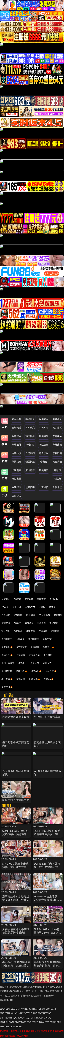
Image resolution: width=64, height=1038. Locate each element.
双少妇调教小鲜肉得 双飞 (48, 772)
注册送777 (30, 607)
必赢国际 (18, 615)
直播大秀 (47, 663)
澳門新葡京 (33, 639)
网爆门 (57, 470)
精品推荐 (16, 419)
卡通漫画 (16, 470)
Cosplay (43, 427)
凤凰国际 (30, 615)
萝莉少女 (57, 419)
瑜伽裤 (43, 461)
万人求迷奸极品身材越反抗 (15, 772)
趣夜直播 (30, 631)
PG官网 (17, 599)
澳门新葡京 (6, 639)
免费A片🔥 (36, 671)
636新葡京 (22, 647)
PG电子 (5, 607)
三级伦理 (16, 427)
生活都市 (16, 487)
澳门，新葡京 (7, 663)
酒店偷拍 (29, 623)
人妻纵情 (43, 487)
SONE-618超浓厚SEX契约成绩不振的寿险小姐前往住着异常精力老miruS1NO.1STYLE (15, 836)
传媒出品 (16, 478)
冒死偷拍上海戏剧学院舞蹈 (47, 743)
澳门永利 (53, 599)
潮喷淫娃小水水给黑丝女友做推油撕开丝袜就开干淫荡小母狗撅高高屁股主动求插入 (15, 901)
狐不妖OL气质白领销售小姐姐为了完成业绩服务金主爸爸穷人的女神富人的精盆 (16, 967)
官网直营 (41, 599)
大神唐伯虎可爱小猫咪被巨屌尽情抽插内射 (15, 930)
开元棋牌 (29, 599)
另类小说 (16, 495)
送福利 (42, 607)
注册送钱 (16, 607)
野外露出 (57, 444)
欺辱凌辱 (16, 444)
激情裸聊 (35, 647)
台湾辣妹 (16, 436)
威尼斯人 (5, 599)
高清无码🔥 (34, 679)
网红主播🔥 (7, 687)
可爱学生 (43, 453)
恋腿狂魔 (57, 453)
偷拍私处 (18, 631)
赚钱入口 (21, 679)
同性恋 (57, 478)
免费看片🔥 (7, 647)
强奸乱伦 (30, 419)
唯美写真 (43, 470)
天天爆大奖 (34, 655)
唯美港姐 (43, 436)
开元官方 (21, 655)
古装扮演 (16, 453)
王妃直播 (53, 623)
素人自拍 (57, 427)
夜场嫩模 (43, 631)
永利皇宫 (47, 639)
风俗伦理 (57, 487)
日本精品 (30, 427)
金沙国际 (47, 655)
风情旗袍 (16, 461)
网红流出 (43, 444)
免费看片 (22, 663)
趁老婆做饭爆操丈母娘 (15, 716)
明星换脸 (30, 461)
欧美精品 (43, 419)
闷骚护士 (57, 461)
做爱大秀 (35, 663)
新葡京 (52, 607)
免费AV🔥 (49, 679)
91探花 (30, 444)
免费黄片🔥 (48, 647)
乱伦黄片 (5, 631)
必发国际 (55, 631)
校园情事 (30, 487)
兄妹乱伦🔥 (51, 671)
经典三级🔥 (21, 671)
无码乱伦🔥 (7, 655)
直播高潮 (58, 615)
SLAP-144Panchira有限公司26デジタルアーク (47, 932)
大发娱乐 (20, 639)
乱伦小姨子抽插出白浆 (15, 800)
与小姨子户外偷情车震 (47, 716)
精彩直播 (5, 623)
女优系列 (30, 453)
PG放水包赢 (44, 615)
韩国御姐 (30, 436)
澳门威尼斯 (6, 671)
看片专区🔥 (7, 679)
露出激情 (30, 470)
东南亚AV (57, 436)
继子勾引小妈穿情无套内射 (15, 743)
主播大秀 (41, 623)
